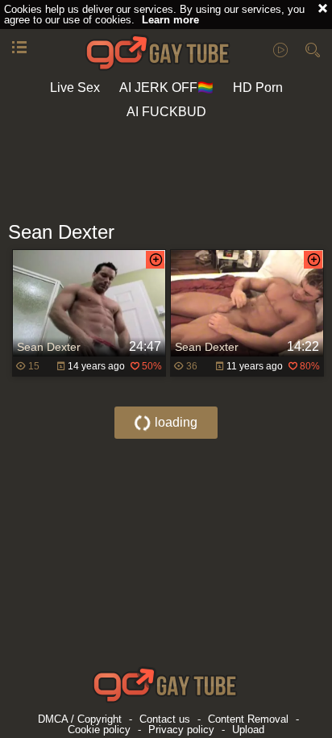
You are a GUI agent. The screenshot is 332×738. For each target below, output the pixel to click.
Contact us (164, 719)
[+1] (19, 48)
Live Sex (75, 87)
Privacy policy (181, 729)
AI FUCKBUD (166, 112)
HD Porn (258, 87)
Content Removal (248, 719)
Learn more (170, 20)
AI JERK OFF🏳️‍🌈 (166, 87)
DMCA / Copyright (80, 719)
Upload (248, 729)
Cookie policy (99, 729)
